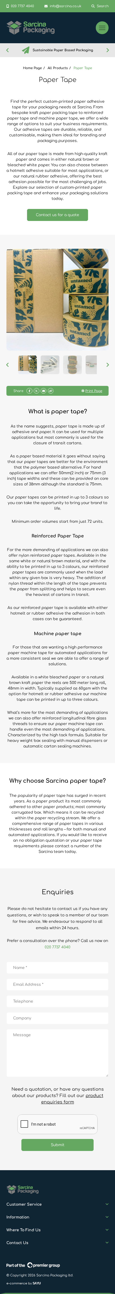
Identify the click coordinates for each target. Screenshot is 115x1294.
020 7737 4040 (57, 947)
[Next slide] (107, 50)
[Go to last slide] (7, 50)
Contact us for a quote (57, 215)
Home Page (32, 68)
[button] (27, 364)
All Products (58, 68)
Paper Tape (83, 68)
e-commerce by (23, 1283)
